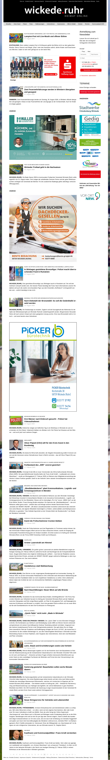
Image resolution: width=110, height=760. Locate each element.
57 (47, 754)
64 (69, 754)
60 (57, 754)
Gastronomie (61, 24)
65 (72, 754)
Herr (89, 51)
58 (50, 754)
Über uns (22, 1)
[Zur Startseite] (55, 10)
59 (54, 754)
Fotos (31, 24)
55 (41, 754)
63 (66, 754)
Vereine (80, 24)
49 (23, 754)
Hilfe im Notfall (71, 24)
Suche (97, 1)
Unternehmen (51, 24)
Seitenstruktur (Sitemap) (89, 1)
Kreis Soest (17, 24)
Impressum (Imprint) (39, 1)
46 (13, 754)
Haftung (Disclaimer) (62, 1)
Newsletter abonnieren (91, 70)
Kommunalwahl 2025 (98, 24)
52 (32, 754)
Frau (83, 51)
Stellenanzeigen (39, 24)
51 (29, 754)
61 (60, 754)
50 (26, 754)
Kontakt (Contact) (29, 1)
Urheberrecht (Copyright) (51, 1)
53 (35, 754)
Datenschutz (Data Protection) (76, 1)
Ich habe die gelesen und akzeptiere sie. (90, 64)
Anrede (82, 49)
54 (38, 754)
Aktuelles (8, 24)
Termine (87, 24)
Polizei (25, 24)
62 (63, 754)
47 (16, 754)
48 (20, 754)
